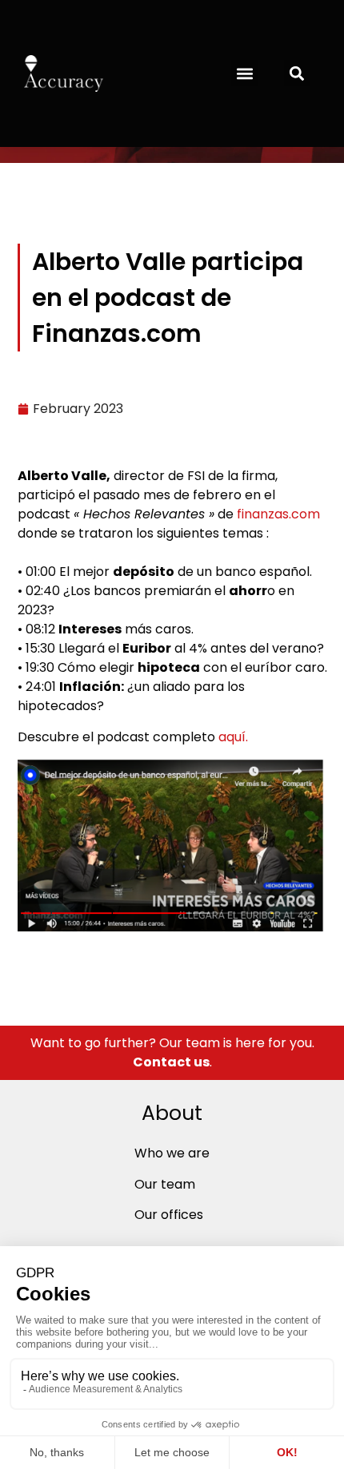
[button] (244, 73)
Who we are (172, 1153)
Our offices (168, 1214)
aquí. (234, 737)
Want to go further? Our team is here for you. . (172, 1052)
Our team (164, 1184)
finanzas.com (278, 514)
